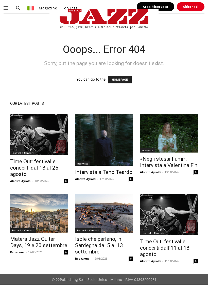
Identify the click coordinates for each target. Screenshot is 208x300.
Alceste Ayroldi (20, 181)
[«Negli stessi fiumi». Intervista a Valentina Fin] (169, 133)
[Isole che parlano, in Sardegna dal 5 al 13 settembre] (104, 213)
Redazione (17, 252)
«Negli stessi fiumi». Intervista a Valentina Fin (168, 162)
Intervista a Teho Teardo (103, 172)
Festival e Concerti (23, 153)
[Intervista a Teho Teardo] (104, 140)
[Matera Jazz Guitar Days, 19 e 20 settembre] (39, 213)
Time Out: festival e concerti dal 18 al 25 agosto (34, 167)
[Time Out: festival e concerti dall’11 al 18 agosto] (169, 214)
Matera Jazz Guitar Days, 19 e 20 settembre (38, 242)
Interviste (82, 163)
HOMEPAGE (120, 79)
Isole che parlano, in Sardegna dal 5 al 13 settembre (99, 245)
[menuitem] (31, 8)
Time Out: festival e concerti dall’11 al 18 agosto (164, 247)
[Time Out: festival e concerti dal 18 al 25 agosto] (39, 134)
